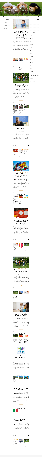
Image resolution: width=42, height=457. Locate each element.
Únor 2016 (31, 68)
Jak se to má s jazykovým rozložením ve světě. (21, 356)
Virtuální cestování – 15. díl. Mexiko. (34, 28)
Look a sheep (21, 8)
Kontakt (21, 16)
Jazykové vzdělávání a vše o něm (21, 127)
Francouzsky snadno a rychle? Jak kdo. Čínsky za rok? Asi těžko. (26, 340)
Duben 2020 (31, 41)
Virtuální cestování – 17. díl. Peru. (21, 381)
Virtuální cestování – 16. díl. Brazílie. (34, 26)
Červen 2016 (31, 62)
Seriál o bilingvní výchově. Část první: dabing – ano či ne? (15, 200)
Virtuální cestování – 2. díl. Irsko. (15, 379)
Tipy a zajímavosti (25, 172)
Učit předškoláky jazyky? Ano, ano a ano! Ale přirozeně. (15, 64)
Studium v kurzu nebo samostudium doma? (21, 270)
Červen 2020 (31, 38)
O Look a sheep (26, 16)
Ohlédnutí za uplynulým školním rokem (21, 85)
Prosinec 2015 (31, 71)
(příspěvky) (31, 78)
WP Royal (8, 455)
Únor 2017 (31, 53)
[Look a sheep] (5, 17)
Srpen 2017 (31, 47)
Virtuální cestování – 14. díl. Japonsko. (34, 29)
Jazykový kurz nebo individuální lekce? (21, 314)
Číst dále (21, 52)
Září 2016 (31, 59)
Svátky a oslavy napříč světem (6, 25)
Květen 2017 (31, 50)
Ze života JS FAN (5, 28)
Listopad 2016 (31, 56)
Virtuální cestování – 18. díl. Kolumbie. (34, 23)
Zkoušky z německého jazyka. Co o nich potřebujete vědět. (21, 221)
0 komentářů (22, 131)
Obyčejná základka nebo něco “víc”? (26, 62)
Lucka (15, 145)
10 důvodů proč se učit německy (21, 388)
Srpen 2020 (31, 35)
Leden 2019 (31, 44)
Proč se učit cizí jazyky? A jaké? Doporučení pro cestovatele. (21, 175)
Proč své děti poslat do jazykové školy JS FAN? (21, 419)
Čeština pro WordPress (32, 81)
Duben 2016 (31, 65)
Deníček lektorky (5, 22)
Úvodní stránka (16, 16)
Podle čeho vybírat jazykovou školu (21, 129)
